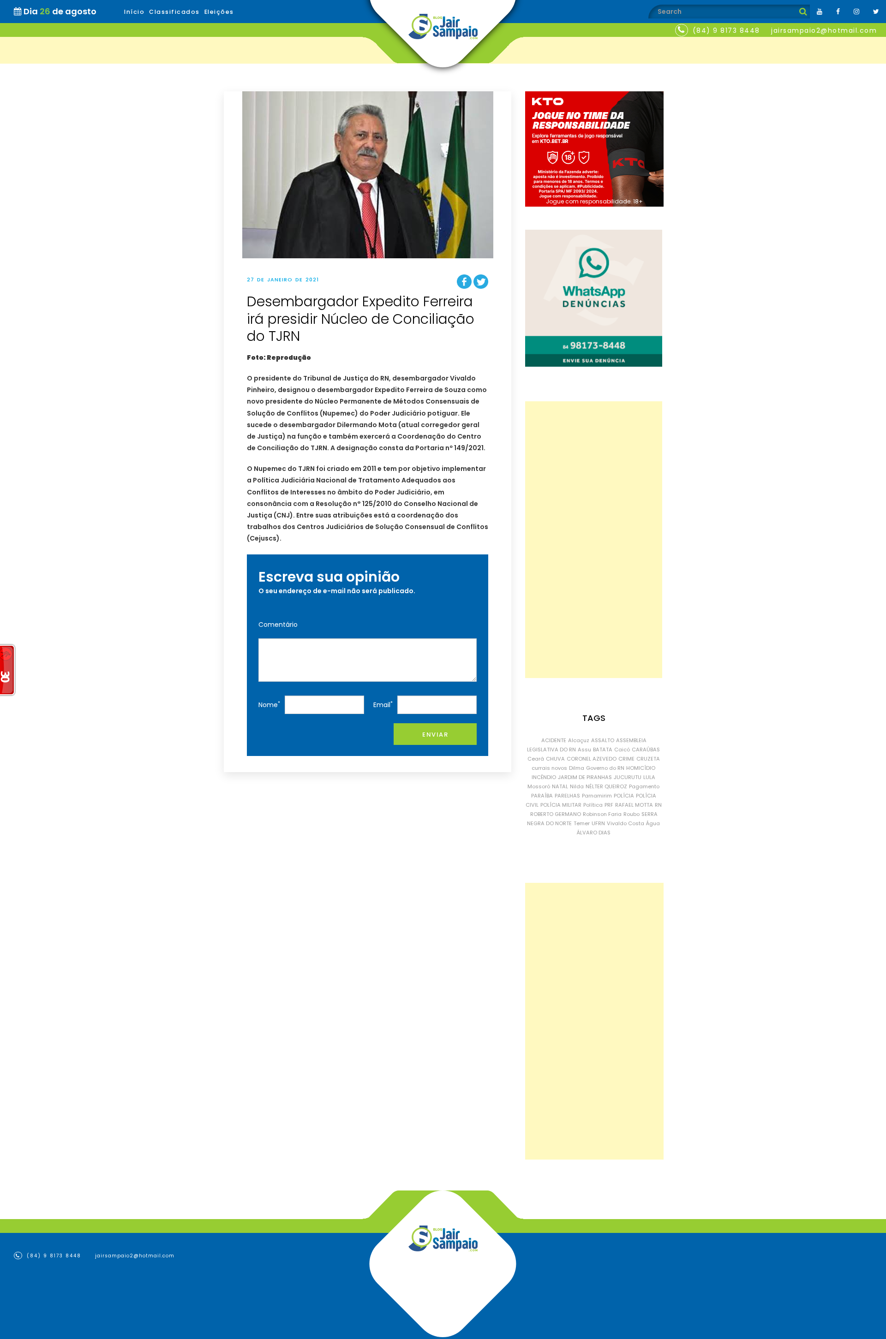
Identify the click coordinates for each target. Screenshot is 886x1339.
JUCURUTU (627, 777)
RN (658, 805)
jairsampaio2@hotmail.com (824, 30)
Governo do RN (605, 768)
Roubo (631, 814)
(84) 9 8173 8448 (726, 30)
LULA (649, 777)
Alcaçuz (578, 740)
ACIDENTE (553, 740)
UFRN (598, 823)
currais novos (549, 768)
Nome (269, 704)
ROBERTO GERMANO (555, 814)
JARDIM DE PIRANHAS (585, 777)
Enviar (435, 734)
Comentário (278, 624)
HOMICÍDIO (640, 768)
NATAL (560, 786)
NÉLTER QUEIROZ (606, 786)
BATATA (602, 749)
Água (653, 823)
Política (593, 805)
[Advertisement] (593, 539)
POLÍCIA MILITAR (560, 805)
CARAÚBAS (646, 749)
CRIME (626, 758)
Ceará (535, 758)
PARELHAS (567, 795)
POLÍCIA (624, 795)
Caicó (622, 749)
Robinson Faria (602, 814)
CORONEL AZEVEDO (592, 758)
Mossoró (538, 786)
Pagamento (644, 786)
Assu (584, 749)
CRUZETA (648, 758)
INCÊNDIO (544, 777)
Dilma (576, 768)
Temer (582, 823)
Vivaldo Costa (625, 823)
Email (383, 704)
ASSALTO (602, 740)
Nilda (577, 786)
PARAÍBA (542, 795)
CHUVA (555, 758)
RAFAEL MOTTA (634, 805)
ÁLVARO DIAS (594, 832)
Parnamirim (597, 795)
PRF (609, 805)
